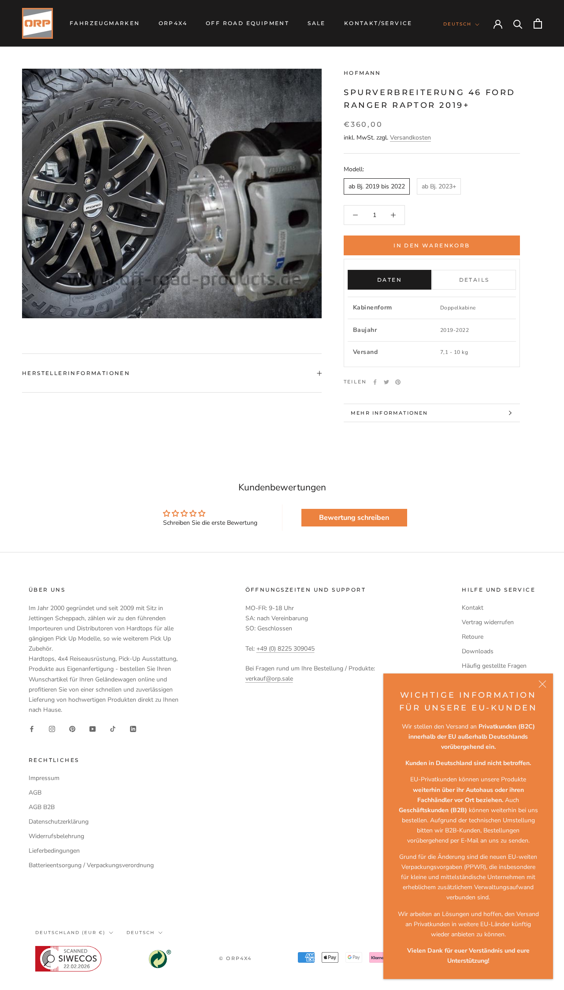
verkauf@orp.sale (269, 678)
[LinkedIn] (133, 729)
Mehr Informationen (389, 413)
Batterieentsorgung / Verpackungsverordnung (91, 865)
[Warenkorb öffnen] (538, 23)
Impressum (44, 778)
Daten (389, 279)
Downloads (478, 651)
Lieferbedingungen (54, 850)
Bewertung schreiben (354, 518)
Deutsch (457, 24)
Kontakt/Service (378, 23)
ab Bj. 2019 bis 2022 (377, 186)
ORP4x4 (173, 23)
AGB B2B (42, 807)
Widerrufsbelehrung (56, 836)
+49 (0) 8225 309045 (285, 648)
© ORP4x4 (235, 958)
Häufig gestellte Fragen (494, 666)
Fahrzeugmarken (105, 23)
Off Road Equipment (247, 23)
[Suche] (518, 23)
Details (474, 279)
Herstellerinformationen (76, 373)
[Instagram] (52, 729)
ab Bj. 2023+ (439, 186)
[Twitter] (386, 382)
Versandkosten (410, 138)
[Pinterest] (398, 382)
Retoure (472, 637)
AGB (35, 792)
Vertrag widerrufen (488, 622)
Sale (317, 23)
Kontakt (472, 608)
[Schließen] (542, 684)
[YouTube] (92, 729)
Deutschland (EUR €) (70, 932)
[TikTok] (113, 729)
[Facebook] (375, 382)
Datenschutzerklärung (59, 821)
